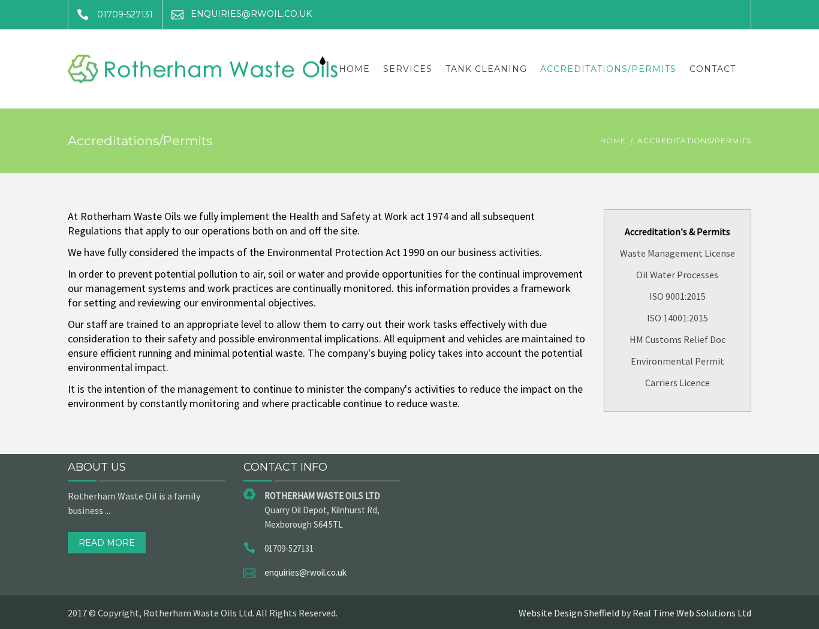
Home (354, 69)
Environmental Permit (677, 361)
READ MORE (107, 542)
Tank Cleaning (486, 69)
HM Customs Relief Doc (677, 339)
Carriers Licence (677, 383)
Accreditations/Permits (608, 69)
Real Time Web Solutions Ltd (692, 613)
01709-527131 (125, 14)
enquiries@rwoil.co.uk (305, 572)
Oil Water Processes (677, 275)
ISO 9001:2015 (677, 296)
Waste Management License (677, 253)
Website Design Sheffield (569, 613)
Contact (712, 69)
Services (407, 69)
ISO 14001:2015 (677, 318)
